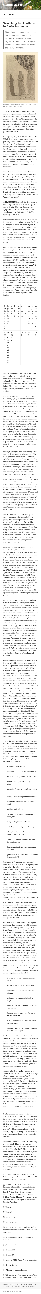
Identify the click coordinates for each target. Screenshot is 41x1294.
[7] (36, 701)
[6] (18, 673)
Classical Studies (12, 4)
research (30, 1284)
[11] (24, 938)
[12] (23, 950)
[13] (21, 1031)
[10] (24, 932)
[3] (18, 280)
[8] (29, 711)
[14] (19, 1081)
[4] (16, 625)
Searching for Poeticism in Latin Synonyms (19, 24)
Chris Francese (20, 1284)
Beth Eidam (6, 1286)
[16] (11, 1129)
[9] (19, 857)
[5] (9, 648)
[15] (14, 1089)
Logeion (29, 381)
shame (13, 1286)
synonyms (18, 1286)
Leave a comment (29, 1286)
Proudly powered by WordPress (12, 1291)
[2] (18, 215)
